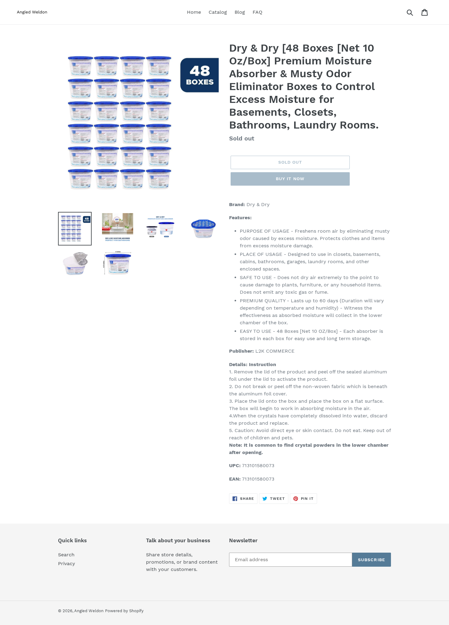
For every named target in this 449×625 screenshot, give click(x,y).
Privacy (66, 563)
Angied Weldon (89, 611)
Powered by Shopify (124, 611)
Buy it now (290, 178)
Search (66, 555)
